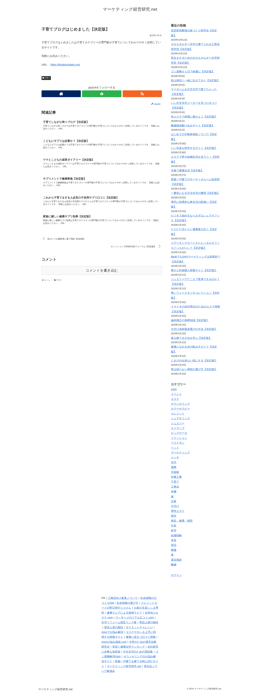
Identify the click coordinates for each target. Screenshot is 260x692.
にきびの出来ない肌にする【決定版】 (194, 360)
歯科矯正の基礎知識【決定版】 (190, 320)
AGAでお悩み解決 (112, 632)
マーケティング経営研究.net (124, 666)
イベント (176, 394)
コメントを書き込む (102, 270)
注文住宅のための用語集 (138, 651)
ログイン (176, 575)
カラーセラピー (180, 408)
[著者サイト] (61, 93)
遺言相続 (176, 559)
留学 (173, 515)
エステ (175, 399)
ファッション (179, 438)
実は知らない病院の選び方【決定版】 (194, 369)
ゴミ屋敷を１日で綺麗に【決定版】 (192, 71)
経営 (173, 530)
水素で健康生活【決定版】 (187, 170)
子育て (47, 78)
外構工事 (176, 476)
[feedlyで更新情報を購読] (101, 93)
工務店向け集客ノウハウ (123, 598)
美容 (173, 540)
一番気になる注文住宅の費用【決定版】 (195, 193)
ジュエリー (177, 423)
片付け (175, 506)
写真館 (175, 472)
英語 (173, 545)
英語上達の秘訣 (148, 622)
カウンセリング (180, 403)
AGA (174, 389)
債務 (173, 467)
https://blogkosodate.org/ (65, 64)
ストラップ (177, 428)
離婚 (173, 564)
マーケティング (180, 452)
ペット (175, 447)
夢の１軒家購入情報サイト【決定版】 (194, 270)
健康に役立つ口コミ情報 (141, 636)
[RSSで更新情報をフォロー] (142, 93)
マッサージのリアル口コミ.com (134, 617)
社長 (173, 525)
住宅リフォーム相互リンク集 (119, 622)
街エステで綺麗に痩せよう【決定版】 (194, 116)
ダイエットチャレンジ (139, 627)
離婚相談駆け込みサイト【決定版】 (192, 125)
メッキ (175, 457)
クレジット (177, 413)
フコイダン (177, 442)
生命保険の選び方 (127, 602)
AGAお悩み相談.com (114, 641)
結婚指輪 (176, 535)
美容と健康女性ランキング (128, 646)
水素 (173, 501)
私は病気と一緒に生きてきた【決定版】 (195, 80)
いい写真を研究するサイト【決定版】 (194, 148)
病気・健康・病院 (182, 520)
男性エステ (177, 511)
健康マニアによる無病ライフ (124, 612)
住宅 (173, 462)
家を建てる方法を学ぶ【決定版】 (191, 338)
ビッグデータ (179, 433)
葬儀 (173, 550)
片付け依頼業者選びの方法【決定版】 (194, 329)
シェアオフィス (180, 418)
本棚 (173, 491)
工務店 (175, 486)
